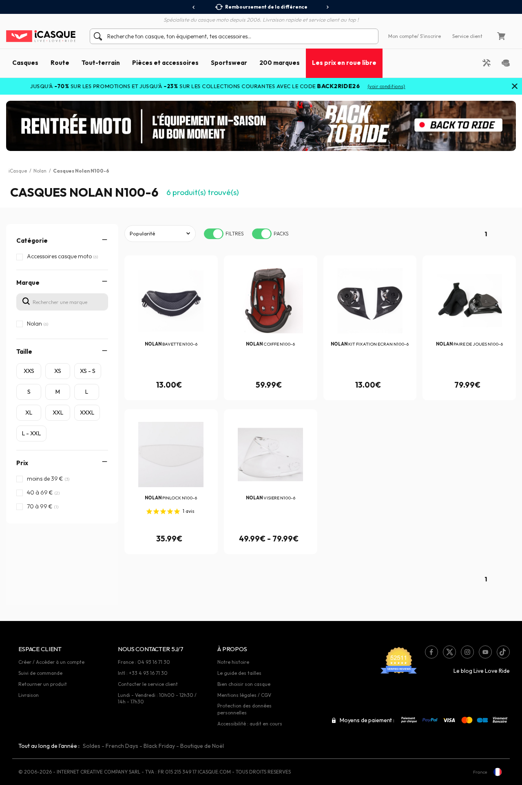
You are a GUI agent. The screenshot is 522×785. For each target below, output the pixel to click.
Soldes (91, 746)
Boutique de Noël (202, 746)
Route (60, 63)
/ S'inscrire (429, 36)
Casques (25, 63)
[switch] (213, 233)
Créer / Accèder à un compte (51, 662)
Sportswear (229, 63)
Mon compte (402, 36)
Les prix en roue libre (344, 63)
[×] (514, 87)
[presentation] (194, 7)
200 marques (279, 63)
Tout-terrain (101, 63)
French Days (122, 746)
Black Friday (159, 746)
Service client (467, 36)
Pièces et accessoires (165, 63)
